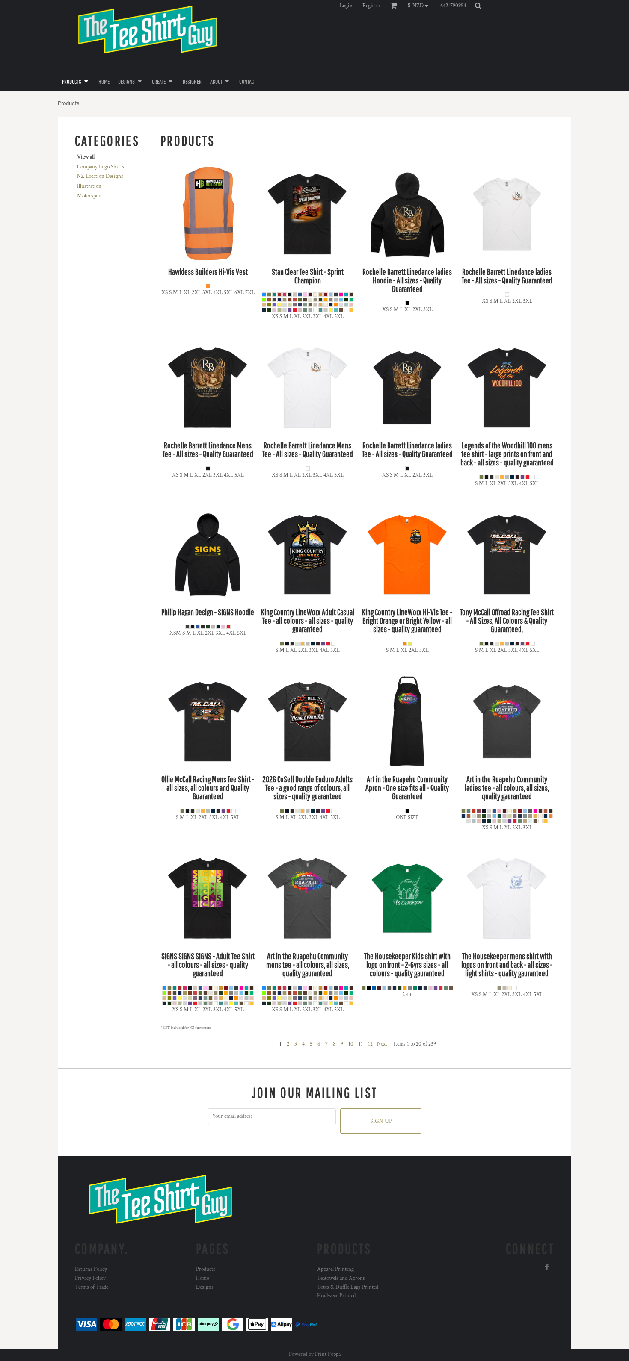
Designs (205, 1287)
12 (370, 1044)
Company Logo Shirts (100, 167)
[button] (420, 6)
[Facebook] (547, 1267)
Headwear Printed (336, 1295)
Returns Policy (91, 1269)
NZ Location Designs (100, 176)
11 (361, 1044)
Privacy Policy (90, 1278)
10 (350, 1044)
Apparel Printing (335, 1269)
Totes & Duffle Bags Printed (347, 1287)
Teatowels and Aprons (341, 1278)
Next (382, 1044)
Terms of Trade (91, 1287)
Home (202, 1278)
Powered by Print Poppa (315, 1354)
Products (205, 1269)
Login (346, 5)
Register (371, 5)
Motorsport (89, 196)
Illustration (89, 186)
